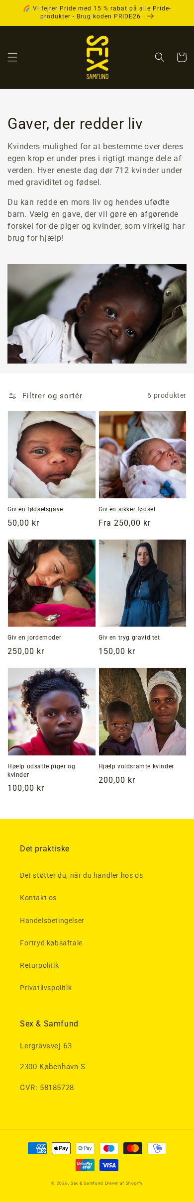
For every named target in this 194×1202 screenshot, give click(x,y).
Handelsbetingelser (52, 921)
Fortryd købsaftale (51, 943)
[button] (12, 57)
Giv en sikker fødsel (127, 509)
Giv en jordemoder (34, 637)
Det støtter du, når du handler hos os (81, 875)
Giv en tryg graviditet (129, 637)
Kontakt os (38, 898)
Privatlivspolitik (46, 988)
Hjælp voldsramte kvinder (136, 766)
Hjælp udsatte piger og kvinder (41, 770)
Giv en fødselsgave (35, 509)
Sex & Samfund (87, 1183)
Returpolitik (39, 965)
